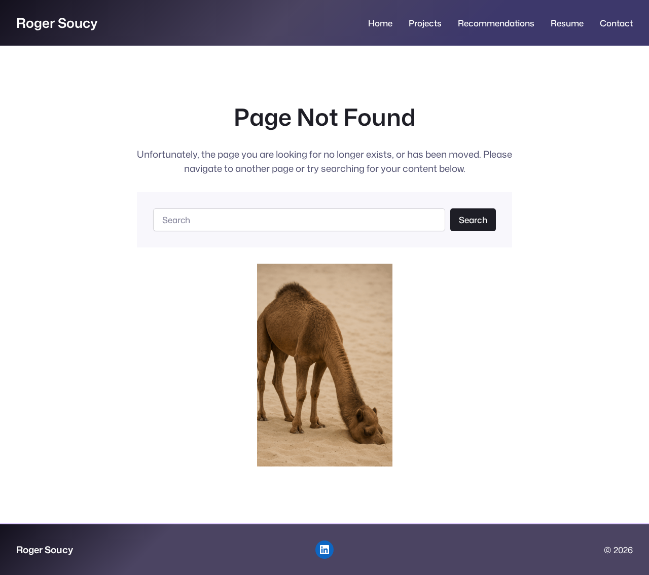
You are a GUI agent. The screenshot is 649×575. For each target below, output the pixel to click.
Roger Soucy (57, 22)
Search (473, 220)
